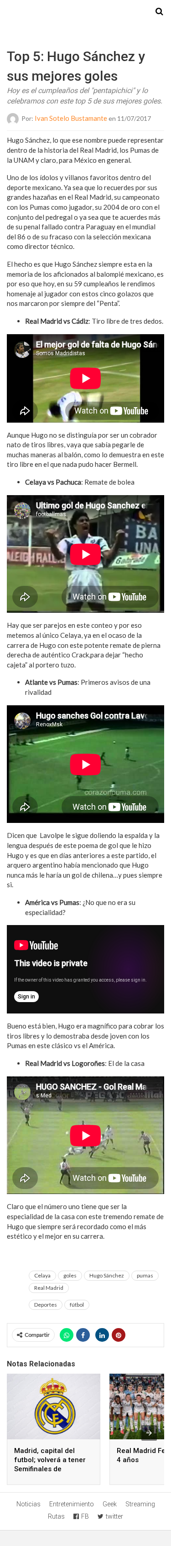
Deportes (45, 1304)
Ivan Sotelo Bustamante (71, 118)
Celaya (42, 1275)
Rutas (56, 1516)
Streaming (140, 1504)
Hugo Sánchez (106, 1275)
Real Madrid (48, 1287)
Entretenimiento (71, 1504)
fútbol (77, 1304)
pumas (145, 1275)
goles (70, 1275)
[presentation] (149, 1433)
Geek (110, 1504)
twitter (114, 1516)
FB (85, 1516)
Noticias (28, 1504)
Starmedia (85, 11)
